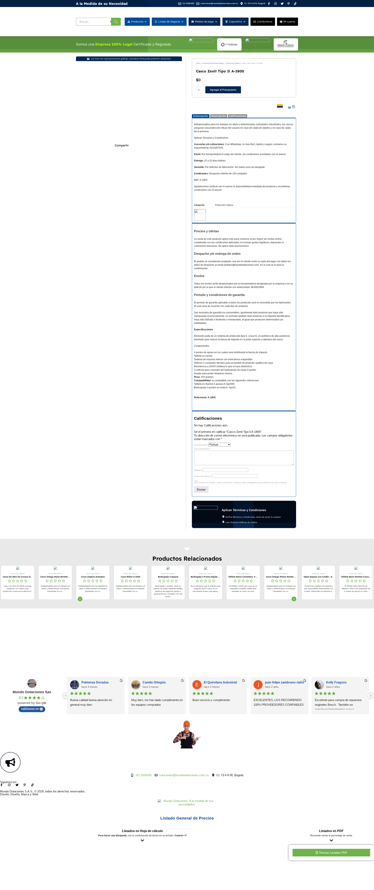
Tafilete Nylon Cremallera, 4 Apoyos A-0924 (206, 577)
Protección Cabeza (233, 63)
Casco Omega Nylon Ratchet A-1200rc (18, 577)
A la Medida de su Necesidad (102, 3)
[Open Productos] (145, 22)
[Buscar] (116, 22)
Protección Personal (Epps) (213, 63)
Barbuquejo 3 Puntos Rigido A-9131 (168, 577)
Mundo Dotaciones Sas (32, 692)
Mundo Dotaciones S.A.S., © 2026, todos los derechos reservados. (42, 791)
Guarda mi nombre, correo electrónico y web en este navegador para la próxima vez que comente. (243, 482)
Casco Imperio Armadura (55, 577)
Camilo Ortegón (154, 682)
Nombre (198, 470)
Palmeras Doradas (95, 682)
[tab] (200, 116)
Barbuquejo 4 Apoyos (130, 577)
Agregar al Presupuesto (223, 89)
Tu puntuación (201, 445)
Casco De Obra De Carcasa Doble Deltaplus (356, 577)
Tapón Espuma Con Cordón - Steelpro (281, 577)
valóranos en (30, 708)
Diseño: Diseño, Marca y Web (19, 794)
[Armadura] (200, 212)
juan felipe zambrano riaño (284, 682)
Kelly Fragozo (336, 682)
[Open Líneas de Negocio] (182, 22)
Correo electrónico (203, 476)
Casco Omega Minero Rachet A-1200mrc (243, 577)
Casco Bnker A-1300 (93, 577)
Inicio (198, 63)
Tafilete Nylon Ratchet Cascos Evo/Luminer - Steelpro (318, 577)
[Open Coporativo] (244, 22)
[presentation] (80, 599)
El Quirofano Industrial (220, 682)
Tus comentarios (202, 449)
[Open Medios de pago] (216, 22)
